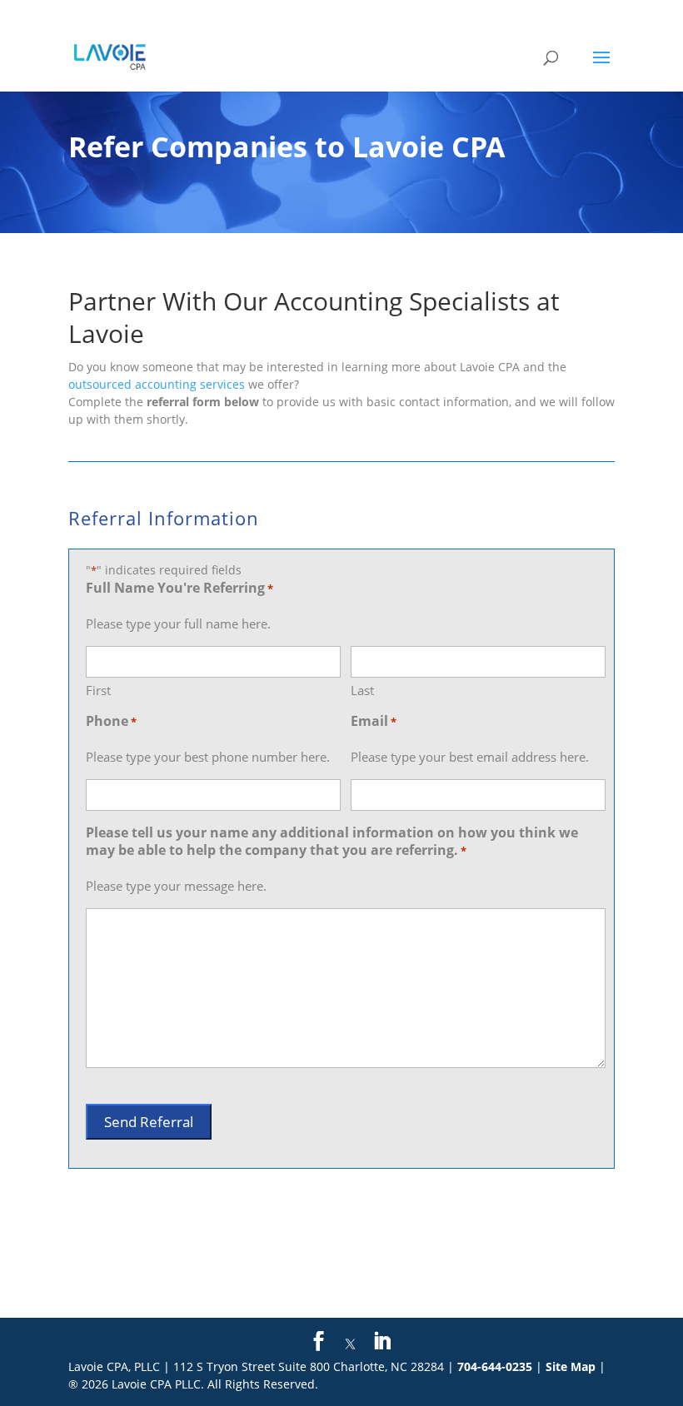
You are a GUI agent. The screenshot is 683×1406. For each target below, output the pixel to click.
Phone (111, 721)
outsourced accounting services (156, 384)
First (98, 690)
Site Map (571, 1366)
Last (362, 690)
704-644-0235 (494, 1366)
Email (373, 721)
